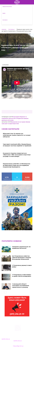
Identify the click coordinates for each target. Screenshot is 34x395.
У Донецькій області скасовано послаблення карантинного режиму (20, 285)
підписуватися (27, 173)
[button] (31, 2)
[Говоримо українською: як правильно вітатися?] (6, 249)
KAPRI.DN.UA (6, 339)
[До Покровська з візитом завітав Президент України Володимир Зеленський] (6, 258)
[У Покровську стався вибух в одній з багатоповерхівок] (6, 277)
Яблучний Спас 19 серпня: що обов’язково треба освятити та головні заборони (16, 135)
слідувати (17, 173)
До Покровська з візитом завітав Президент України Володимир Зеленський (21, 257)
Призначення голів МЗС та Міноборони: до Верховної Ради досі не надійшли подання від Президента (16, 165)
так (7, 173)
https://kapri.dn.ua (18, 346)
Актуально (11, 29)
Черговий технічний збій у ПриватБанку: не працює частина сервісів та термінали (17, 145)
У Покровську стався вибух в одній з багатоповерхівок (21, 275)
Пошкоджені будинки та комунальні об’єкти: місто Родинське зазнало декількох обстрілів (15, 118)
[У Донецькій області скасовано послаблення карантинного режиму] (6, 286)
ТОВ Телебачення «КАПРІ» (10, 358)
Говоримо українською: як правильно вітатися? (21, 247)
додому (4, 29)
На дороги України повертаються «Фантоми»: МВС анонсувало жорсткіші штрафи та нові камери (16, 154)
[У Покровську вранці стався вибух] (6, 268)
